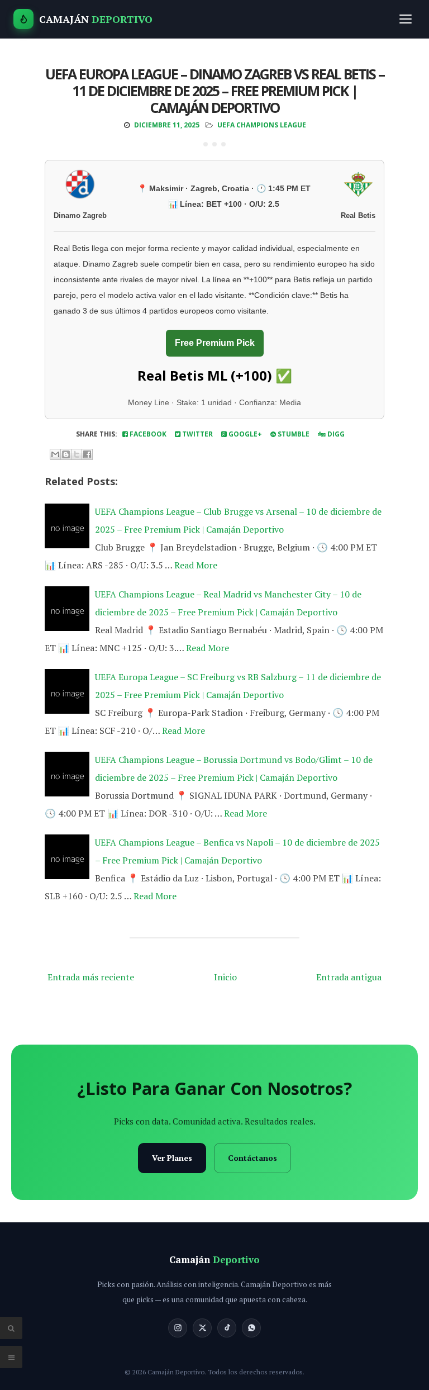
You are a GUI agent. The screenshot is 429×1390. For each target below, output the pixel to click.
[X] (202, 1327)
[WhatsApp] (251, 1327)
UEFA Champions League (261, 125)
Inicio (225, 977)
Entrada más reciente (90, 977)
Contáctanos (252, 1157)
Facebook (147, 434)
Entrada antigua (349, 977)
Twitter (196, 434)
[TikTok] (226, 1327)
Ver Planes (172, 1157)
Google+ (244, 434)
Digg (335, 434)
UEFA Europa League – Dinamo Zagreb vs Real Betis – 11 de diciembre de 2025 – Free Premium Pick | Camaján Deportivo (214, 90)
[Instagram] (177, 1327)
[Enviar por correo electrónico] (55, 454)
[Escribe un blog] (66, 454)
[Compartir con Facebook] (87, 454)
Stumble (292, 434)
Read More (195, 565)
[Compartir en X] (76, 454)
